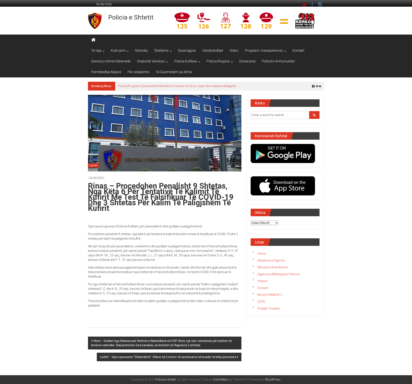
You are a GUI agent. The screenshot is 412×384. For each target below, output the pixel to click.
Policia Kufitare (185, 61)
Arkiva (262, 253)
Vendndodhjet (212, 50)
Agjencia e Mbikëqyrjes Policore (279, 274)
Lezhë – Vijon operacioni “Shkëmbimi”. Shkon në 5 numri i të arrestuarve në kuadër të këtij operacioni (168, 357)
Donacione (247, 61)
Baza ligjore (187, 50)
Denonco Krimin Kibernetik (111, 61)
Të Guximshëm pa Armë (174, 72)
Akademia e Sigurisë (271, 260)
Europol (263, 288)
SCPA (261, 301)
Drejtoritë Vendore (151, 61)
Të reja (96, 50)
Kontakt (298, 50)
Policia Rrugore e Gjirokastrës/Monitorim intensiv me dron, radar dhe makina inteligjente (177, 86)
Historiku (141, 50)
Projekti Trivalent (269, 308)
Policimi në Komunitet (278, 61)
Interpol (263, 281)
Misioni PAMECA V (270, 294)
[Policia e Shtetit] (93, 40)
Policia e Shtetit (130, 17)
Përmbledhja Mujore (106, 72)
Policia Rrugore (218, 61)
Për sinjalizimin (138, 72)
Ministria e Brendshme (273, 267)
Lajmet (93, 165)
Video (234, 50)
